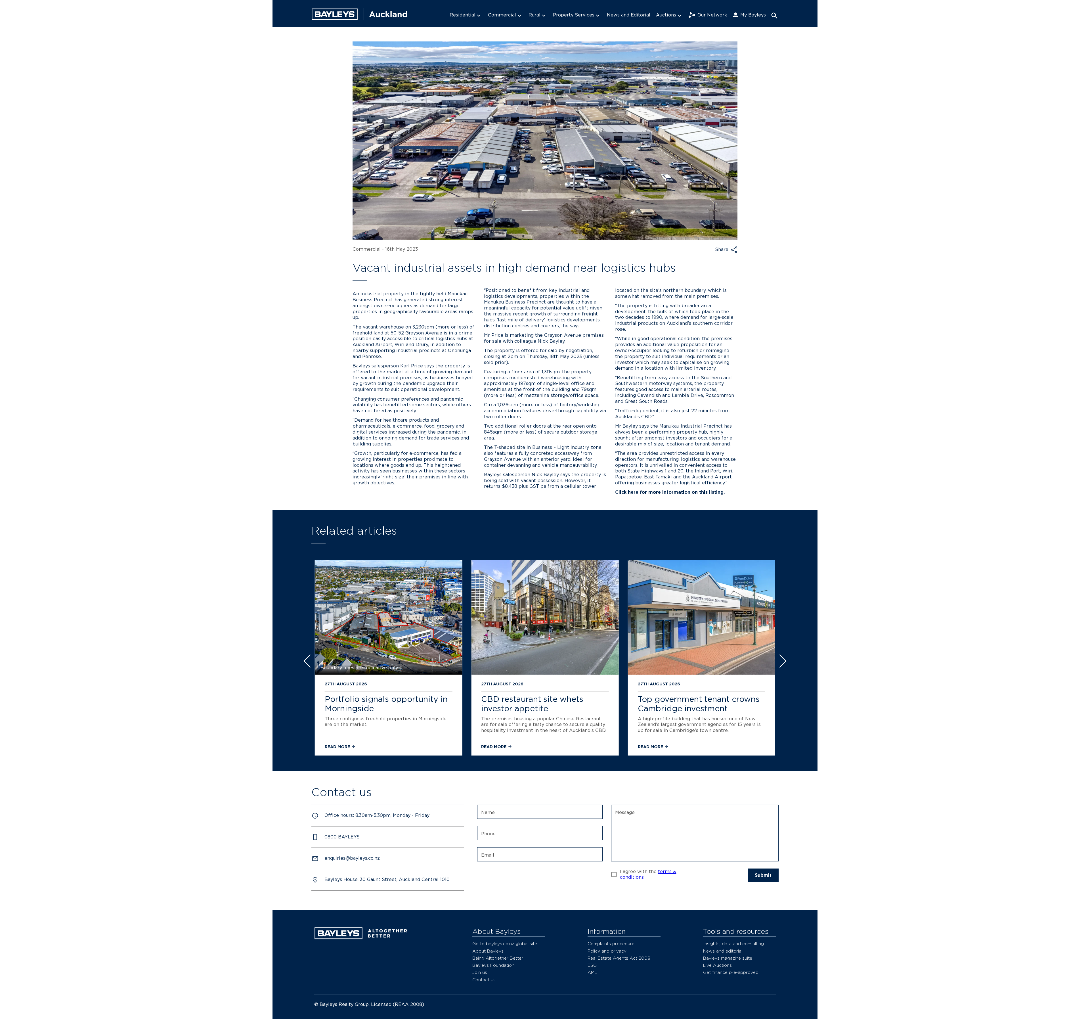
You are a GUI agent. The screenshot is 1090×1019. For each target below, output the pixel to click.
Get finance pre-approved (730, 972)
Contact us (484, 979)
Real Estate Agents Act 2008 (619, 958)
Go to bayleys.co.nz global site (504, 943)
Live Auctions (717, 965)
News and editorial (722, 951)
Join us (479, 972)
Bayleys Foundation (493, 965)
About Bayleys (488, 951)
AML (592, 972)
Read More (338, 746)
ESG (592, 965)
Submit (763, 875)
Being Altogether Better (497, 958)
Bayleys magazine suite (727, 958)
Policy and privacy (607, 951)
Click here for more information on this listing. (670, 492)
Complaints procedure (611, 943)
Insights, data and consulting (733, 943)
